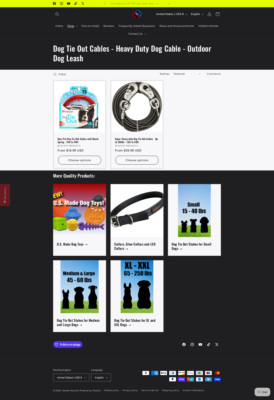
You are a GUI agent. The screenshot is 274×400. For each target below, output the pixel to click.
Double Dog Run (70, 390)
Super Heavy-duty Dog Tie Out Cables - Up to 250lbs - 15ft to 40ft (136, 140)
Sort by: (165, 73)
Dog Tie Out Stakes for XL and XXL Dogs (134, 322)
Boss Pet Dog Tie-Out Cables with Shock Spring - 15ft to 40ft (78, 140)
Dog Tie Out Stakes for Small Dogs (192, 246)
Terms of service (150, 390)
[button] (57, 14)
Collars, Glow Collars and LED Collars (134, 246)
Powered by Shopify (90, 390)
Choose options (79, 160)
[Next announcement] (169, 3)
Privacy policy (130, 390)
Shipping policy (170, 390)
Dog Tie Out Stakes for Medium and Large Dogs (78, 322)
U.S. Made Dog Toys (70, 244)
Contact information (193, 390)
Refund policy (111, 390)
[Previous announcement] (105, 3)
